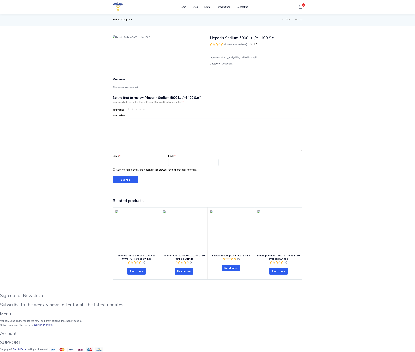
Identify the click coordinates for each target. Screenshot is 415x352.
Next (297, 19)
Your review (119, 115)
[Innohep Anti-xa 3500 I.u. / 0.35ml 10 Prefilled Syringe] (278, 231)
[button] (300, 7)
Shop (195, 7)
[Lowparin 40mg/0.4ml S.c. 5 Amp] (231, 231)
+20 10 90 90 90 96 (43, 325)
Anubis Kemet (20, 349)
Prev (288, 19)
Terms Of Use (223, 7)
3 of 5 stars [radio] (137, 110)
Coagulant (126, 19)
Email (172, 156)
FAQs (207, 7)
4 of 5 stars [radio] (141, 110)
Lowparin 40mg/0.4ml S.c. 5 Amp (231, 255)
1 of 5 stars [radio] (129, 110)
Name (116, 156)
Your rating (119, 110)
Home (183, 7)
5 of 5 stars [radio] (145, 110)
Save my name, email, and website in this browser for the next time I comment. (156, 169)
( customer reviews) (235, 44)
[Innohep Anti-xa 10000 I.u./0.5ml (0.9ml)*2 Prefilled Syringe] (136, 231)
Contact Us (242, 7)
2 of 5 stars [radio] (133, 110)
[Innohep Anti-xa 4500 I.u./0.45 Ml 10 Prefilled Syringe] (184, 231)
